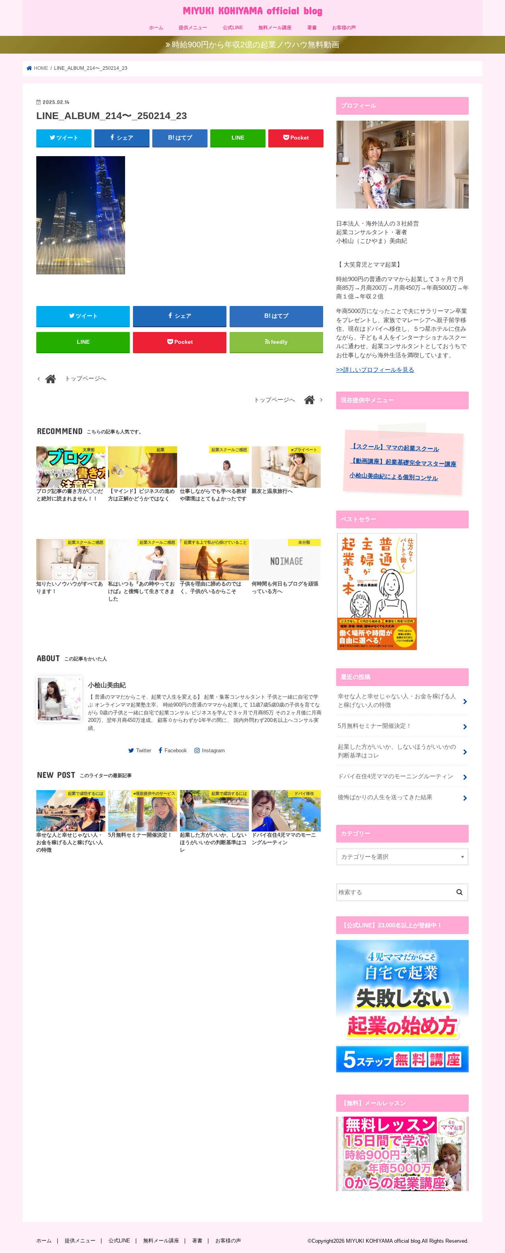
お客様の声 (344, 27)
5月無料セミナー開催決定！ (375, 726)
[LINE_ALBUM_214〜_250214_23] (80, 278)
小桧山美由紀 (107, 684)
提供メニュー (193, 27)
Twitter (143, 750)
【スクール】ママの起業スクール (394, 447)
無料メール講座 (275, 27)
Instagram (213, 750)
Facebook (176, 750)
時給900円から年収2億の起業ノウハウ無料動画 (255, 44)
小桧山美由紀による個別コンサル (394, 476)
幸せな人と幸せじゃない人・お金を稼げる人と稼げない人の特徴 (397, 700)
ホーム (156, 27)
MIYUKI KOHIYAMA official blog (252, 10)
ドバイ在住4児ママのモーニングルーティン (395, 776)
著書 (312, 27)
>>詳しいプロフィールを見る (375, 370)
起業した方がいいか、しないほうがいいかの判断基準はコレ (397, 751)
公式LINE (233, 27)
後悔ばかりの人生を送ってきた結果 (385, 797)
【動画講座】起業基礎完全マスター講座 (403, 462)
